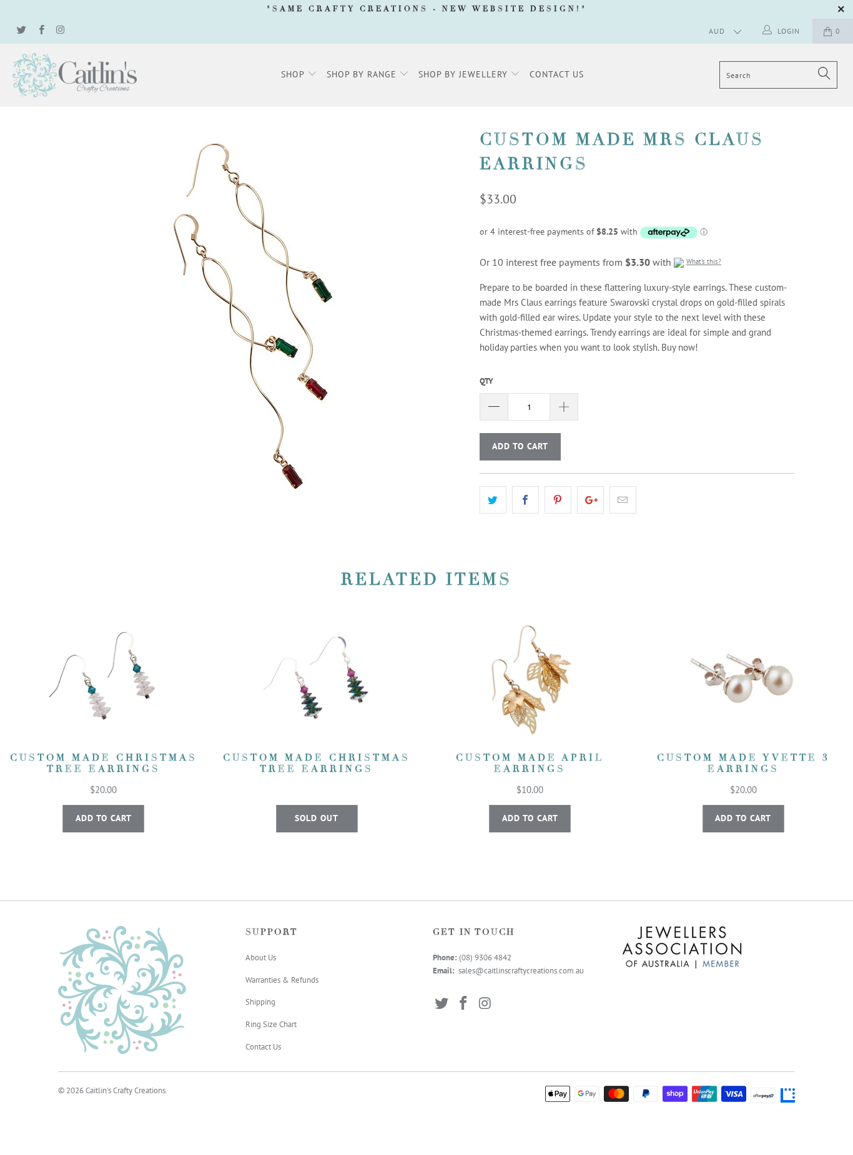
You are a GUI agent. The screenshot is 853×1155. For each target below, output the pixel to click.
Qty (486, 381)
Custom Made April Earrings (530, 680)
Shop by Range (363, 74)
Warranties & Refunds (281, 980)
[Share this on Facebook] (525, 500)
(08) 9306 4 (478, 957)
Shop (294, 74)
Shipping (260, 1002)
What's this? (703, 261)
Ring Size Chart (271, 1024)
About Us (260, 957)
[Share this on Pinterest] (558, 500)
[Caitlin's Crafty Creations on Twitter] (21, 31)
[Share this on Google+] (590, 500)
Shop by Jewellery (464, 74)
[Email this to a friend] (622, 500)
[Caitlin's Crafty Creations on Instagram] (60, 31)
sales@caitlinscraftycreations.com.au (521, 970)
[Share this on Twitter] (493, 500)
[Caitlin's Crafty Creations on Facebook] (40, 31)
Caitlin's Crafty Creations (125, 1090)
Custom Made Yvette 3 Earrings (743, 680)
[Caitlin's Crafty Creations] (74, 75)
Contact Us (557, 74)
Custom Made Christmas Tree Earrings (103, 680)
